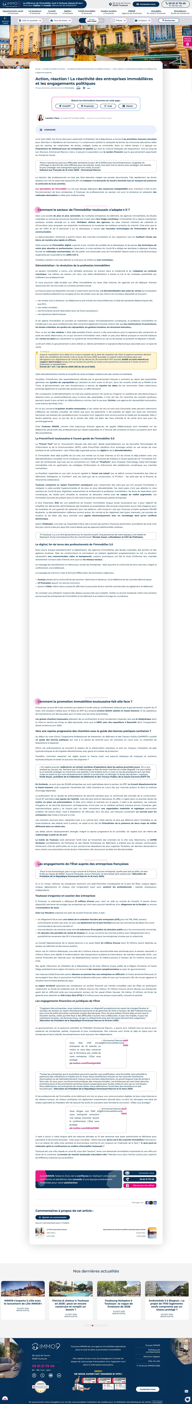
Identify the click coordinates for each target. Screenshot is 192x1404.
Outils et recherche (180, 12)
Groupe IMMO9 (152, 1345)
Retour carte (5, 22)
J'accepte (157, 1402)
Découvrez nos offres (143, 1185)
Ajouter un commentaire (54, 1217)
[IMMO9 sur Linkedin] (59, 1375)
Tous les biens (60, 20)
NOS (187, 41)
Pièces (119, 20)
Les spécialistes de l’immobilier (51, 189)
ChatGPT (65, 106)
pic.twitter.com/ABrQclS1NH (84, 1128)
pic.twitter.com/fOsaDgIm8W (85, 1063)
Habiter (37, 5)
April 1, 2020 (125, 1043)
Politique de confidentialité (153, 1351)
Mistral (127, 106)
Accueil (37, 69)
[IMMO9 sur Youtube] (51, 1375)
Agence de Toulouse (132, 12)
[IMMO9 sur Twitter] (42, 1375)
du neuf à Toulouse (156, 12)
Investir (47, 5)
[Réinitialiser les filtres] (182, 20)
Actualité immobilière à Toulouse (54, 69)
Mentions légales (151, 1356)
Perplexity (87, 106)
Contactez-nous (146, 4)
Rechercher (168, 20)
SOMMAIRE (49, 130)
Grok (108, 106)
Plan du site (154, 1361)
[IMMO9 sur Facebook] (34, 1375)
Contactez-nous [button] (147, 1389)
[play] (84, 88)
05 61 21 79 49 (147, 1179)
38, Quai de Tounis (121, 4)
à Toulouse (34, 12)
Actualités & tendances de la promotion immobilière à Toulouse (88, 69)
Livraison (142, 20)
